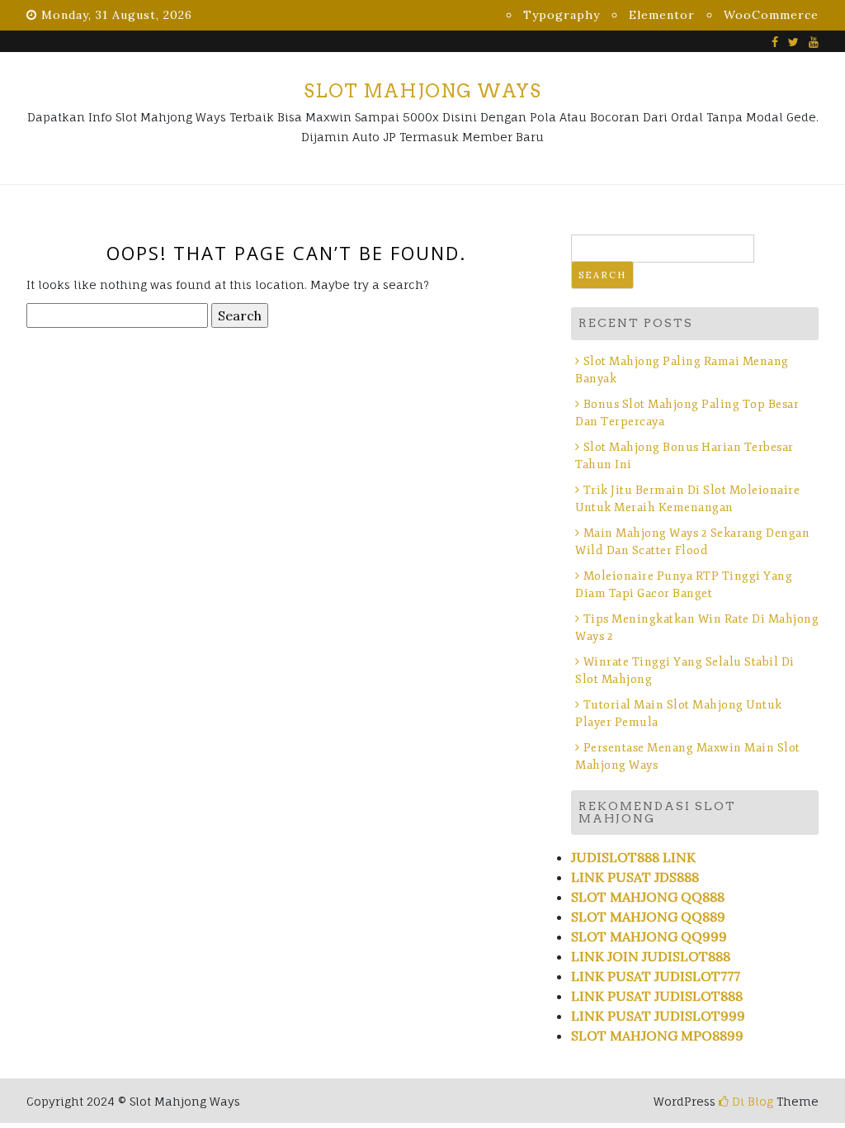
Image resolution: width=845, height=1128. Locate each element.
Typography (561, 14)
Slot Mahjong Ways (422, 91)
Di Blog (751, 1101)
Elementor (662, 14)
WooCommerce (771, 14)
